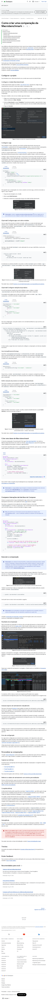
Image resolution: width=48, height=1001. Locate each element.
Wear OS (34, 943)
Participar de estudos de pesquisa (39, 964)
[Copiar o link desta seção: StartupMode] (10, 820)
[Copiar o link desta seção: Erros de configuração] (15, 735)
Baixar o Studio (20, 965)
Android (3, 941)
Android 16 (4, 960)
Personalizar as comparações (8, 483)
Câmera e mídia (20, 947)
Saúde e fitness (20, 945)
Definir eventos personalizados (8, 784)
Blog (2, 951)
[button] (6, 167)
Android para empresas (6, 943)
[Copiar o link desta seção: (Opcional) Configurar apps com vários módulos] (30, 220)
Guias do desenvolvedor (22, 961)
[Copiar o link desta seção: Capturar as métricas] (15, 760)
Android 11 (4, 970)
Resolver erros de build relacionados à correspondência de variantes (28, 284)
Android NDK (19, 968)
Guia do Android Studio (21, 959)
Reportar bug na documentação (38, 960)
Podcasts (3, 953)
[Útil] (44, 18)
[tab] (6, 167)
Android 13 (4, 966)
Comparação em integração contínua (14, 616)
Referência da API (20, 963)
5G (17, 951)
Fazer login (44, 1)
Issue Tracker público (11, 860)
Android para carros (36, 947)
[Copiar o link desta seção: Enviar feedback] (14, 856)
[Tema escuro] (44, 169)
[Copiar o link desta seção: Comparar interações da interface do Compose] (37, 497)
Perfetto (14, 708)
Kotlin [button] (4, 452)
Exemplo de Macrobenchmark (27, 849)
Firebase (3, 983)
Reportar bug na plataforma (38, 958)
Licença (9, 991)
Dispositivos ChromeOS (37, 945)
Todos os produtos (6, 987)
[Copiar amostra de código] (45, 169)
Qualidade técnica (30, 18)
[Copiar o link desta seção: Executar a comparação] (20, 557)
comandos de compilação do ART (25, 815)
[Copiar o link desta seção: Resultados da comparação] (18, 622)
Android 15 (4, 962)
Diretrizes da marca (16, 991)
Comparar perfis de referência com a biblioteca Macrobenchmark (18, 892)
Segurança (4, 945)
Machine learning (20, 943)
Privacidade (19, 949)
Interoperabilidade (14, 70)
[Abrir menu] (2, 1)
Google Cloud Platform (6, 985)
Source (3, 947)
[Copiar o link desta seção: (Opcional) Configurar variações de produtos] (28, 288)
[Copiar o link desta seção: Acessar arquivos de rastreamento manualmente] (30, 706)
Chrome (3, 980)
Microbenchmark (30, 49)
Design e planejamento (14, 18)
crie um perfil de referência (22, 64)
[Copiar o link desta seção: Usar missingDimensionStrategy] (20, 351)
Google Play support (36, 962)
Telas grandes (35, 941)
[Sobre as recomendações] (21, 865)
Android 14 (4, 964)
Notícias (3, 949)
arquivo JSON (18, 626)
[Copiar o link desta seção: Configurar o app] (12, 143)
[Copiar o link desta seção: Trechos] (8, 847)
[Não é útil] (45, 18)
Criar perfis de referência (8, 880)
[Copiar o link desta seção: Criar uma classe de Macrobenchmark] (30, 438)
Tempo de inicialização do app (34, 841)
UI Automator (26, 489)
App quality (5, 5)
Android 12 (4, 968)
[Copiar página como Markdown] (27, 26)
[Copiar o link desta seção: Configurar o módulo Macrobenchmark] (25, 82)
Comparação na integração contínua (11, 60)
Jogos (18, 941)
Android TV (34, 949)
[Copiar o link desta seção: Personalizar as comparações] (24, 752)
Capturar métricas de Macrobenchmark (12, 869)
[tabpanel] (24, 178)
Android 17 (4, 958)
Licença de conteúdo (39, 926)
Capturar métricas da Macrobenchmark (33, 774)
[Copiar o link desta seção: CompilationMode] (13, 788)
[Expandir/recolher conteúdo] (9, 30)
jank (26, 501)
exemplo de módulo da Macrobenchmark (24, 214)
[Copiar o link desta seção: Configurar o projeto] (17, 76)
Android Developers (5, 18)
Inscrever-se (21, 994)
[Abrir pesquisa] (27, 1)
